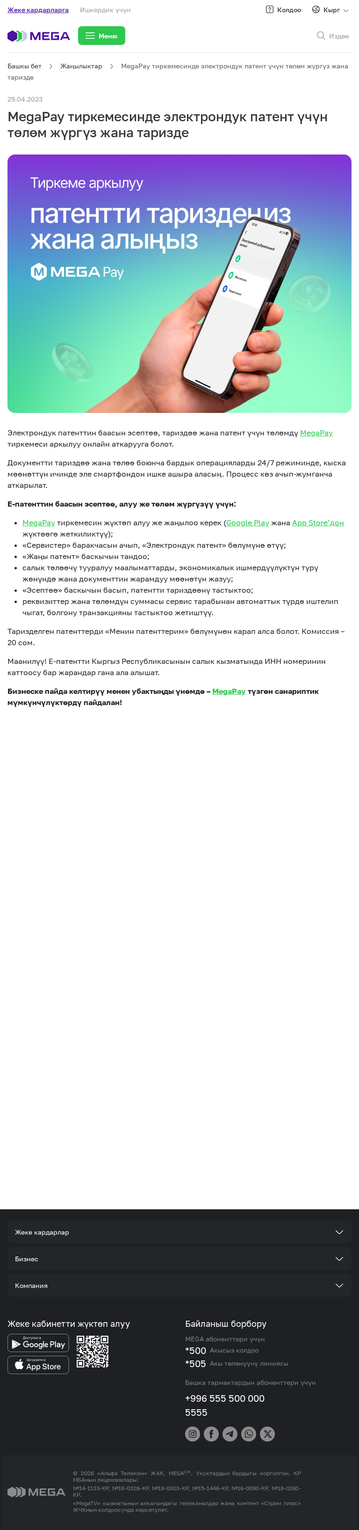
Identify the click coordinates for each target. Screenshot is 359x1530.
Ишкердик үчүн (105, 10)
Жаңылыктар (81, 66)
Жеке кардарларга (38, 10)
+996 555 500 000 (225, 1398)
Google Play (247, 522)
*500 (195, 1350)
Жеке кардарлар (42, 1232)
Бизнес (26, 1259)
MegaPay (316, 432)
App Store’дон (318, 522)
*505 (195, 1363)
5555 (196, 1412)
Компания (31, 1285)
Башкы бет (24, 66)
